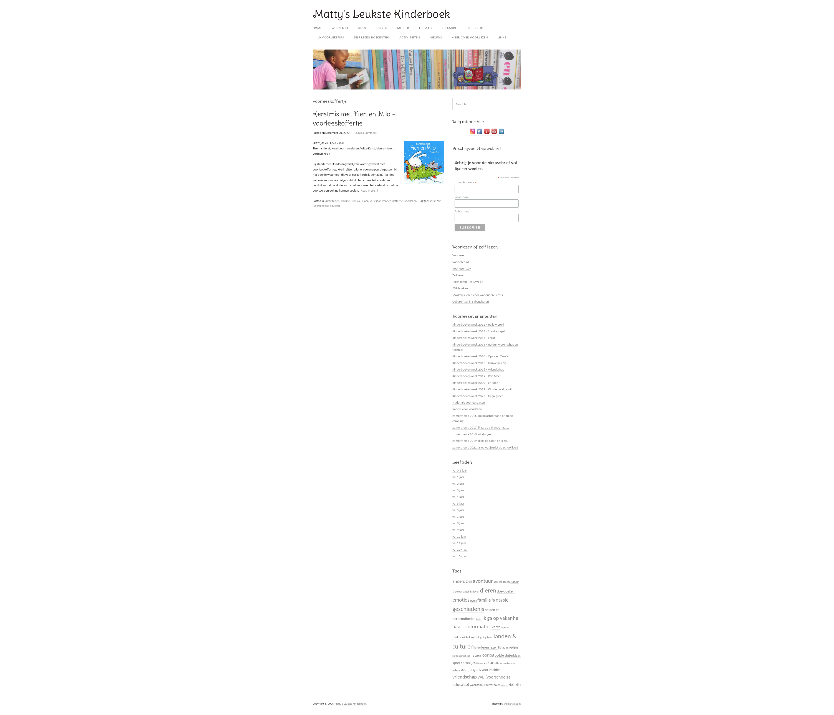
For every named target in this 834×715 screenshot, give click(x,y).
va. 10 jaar (459, 536)
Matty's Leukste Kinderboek (381, 14)
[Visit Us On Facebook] (479, 134)
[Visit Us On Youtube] (494, 134)
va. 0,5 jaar (459, 470)
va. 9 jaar (458, 530)
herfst (479, 619)
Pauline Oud (348, 201)
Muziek (403, 28)
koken (470, 637)
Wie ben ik (340, 28)
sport (456, 663)
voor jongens (470, 670)
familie (484, 600)
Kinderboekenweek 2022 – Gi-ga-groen (477, 396)
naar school (464, 656)
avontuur (483, 581)
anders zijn (462, 581)
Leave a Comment (366, 133)
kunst (490, 637)
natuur (476, 656)
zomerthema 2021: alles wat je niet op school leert (485, 447)
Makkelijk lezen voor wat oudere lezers (477, 295)
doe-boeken (506, 591)
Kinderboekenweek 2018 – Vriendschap (478, 369)
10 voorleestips (330, 37)
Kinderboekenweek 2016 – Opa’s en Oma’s (480, 356)
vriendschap (464, 677)
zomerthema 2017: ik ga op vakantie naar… (480, 427)
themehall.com (512, 703)
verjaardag (505, 663)
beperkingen (501, 582)
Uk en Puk (475, 28)
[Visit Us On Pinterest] (486, 134)
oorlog (488, 655)
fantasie (500, 600)
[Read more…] (369, 190)
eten (473, 600)
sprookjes (468, 663)
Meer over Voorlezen (470, 37)
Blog (362, 28)
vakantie (491, 662)
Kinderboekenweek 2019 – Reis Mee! (476, 376)
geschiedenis (468, 609)
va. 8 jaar (458, 523)
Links (502, 37)
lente (477, 647)
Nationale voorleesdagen (468, 402)
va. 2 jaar (375, 201)
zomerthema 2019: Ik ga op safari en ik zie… (480, 441)
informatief (478, 627)
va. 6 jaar (458, 510)
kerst (433, 201)
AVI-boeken (460, 288)
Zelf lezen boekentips (372, 37)
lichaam (503, 647)
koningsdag (480, 637)
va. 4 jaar (458, 497)
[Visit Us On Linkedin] (501, 134)
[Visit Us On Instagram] (472, 134)
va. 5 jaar (458, 503)
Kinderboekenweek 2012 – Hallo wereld (478, 324)
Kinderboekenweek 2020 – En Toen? (476, 383)
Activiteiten (409, 37)
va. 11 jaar (459, 543)
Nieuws (436, 37)
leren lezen (489, 647)
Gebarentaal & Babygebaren (470, 301)
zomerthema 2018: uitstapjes (471, 434)
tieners (479, 663)
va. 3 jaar (458, 490)
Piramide (449, 28)
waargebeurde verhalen (485, 685)
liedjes (513, 647)
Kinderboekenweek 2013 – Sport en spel (478, 331)
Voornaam (462, 197)
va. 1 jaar (362, 201)
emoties (460, 600)
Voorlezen (410, 201)
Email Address (466, 182)
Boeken (382, 28)
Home (317, 28)
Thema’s (425, 28)
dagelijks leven (471, 591)
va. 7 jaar (458, 517)
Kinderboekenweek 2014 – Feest (473, 338)
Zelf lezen (458, 275)
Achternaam (463, 211)
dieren (488, 591)
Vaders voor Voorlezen (467, 409)
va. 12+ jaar (460, 549)
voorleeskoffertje (392, 201)
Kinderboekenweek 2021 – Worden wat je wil (481, 389)
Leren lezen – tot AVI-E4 (467, 282)
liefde (455, 656)
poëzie (499, 655)
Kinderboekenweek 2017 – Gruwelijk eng (479, 363)
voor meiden (491, 670)
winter (504, 685)
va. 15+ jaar (460, 556)
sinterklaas (513, 655)
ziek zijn (514, 685)
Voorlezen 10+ (461, 268)
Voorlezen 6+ (460, 262)
